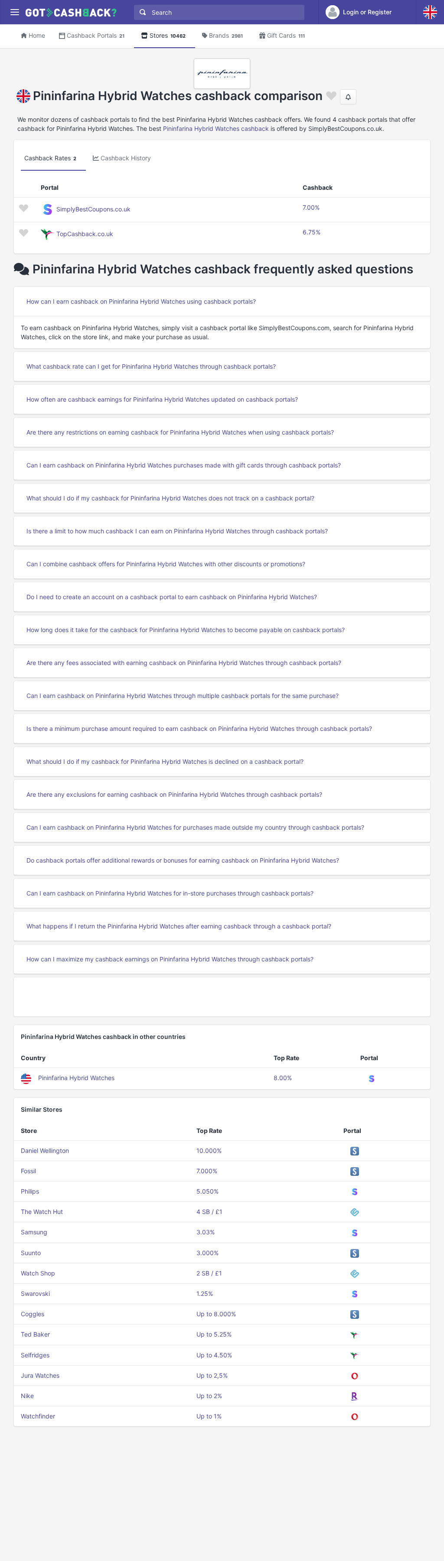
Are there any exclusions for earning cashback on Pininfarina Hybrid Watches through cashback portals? (174, 794)
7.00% (311, 207)
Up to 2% (209, 1395)
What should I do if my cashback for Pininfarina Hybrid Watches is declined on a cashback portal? (165, 761)
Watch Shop (38, 1273)
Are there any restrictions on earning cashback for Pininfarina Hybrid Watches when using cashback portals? (180, 432)
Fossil (28, 1171)
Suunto (31, 1252)
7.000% (206, 1171)
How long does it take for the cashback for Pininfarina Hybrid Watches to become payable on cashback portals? (185, 629)
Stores (168, 35)
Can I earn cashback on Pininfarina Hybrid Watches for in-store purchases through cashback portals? (169, 893)
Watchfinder (38, 1416)
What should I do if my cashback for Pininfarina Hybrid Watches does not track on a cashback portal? (170, 498)
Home (37, 35)
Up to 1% (209, 1416)
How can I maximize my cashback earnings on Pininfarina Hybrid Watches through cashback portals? (169, 959)
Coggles (32, 1314)
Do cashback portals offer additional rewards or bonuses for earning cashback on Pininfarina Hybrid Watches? (182, 860)
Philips (30, 1191)
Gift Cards (286, 35)
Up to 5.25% (214, 1334)
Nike (27, 1395)
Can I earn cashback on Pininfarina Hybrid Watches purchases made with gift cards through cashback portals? (183, 465)
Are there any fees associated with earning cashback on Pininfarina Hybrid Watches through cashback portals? (183, 662)
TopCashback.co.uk (84, 233)
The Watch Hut (42, 1211)
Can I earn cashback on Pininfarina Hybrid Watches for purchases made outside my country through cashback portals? (195, 827)
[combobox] (217, 12)
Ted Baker (35, 1334)
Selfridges (35, 1355)
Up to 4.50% (214, 1355)
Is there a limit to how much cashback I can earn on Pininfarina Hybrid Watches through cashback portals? (177, 531)
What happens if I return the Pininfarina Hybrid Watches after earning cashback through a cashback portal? (178, 926)
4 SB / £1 (209, 1211)
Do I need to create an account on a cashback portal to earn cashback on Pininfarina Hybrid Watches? (171, 596)
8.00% (283, 1077)
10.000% (209, 1150)
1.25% (204, 1293)
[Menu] (14, 12)
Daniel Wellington (45, 1150)
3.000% (207, 1252)
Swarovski (35, 1293)
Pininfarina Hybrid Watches (76, 1077)
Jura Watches (40, 1375)
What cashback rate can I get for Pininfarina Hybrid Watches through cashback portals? (151, 366)
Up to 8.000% (216, 1314)
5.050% (207, 1191)
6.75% (311, 232)
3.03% (205, 1232)
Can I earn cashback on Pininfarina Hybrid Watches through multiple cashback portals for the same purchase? (182, 695)
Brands (226, 35)
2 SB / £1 (209, 1273)
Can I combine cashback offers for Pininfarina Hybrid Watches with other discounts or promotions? (165, 564)
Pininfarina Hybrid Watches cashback (216, 128)
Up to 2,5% (212, 1375)
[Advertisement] (222, 996)
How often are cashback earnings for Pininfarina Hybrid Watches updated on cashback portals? (162, 399)
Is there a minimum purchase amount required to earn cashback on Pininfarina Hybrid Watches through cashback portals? (199, 728)
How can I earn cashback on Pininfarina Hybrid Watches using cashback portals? (141, 301)
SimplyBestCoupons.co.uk (93, 209)
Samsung (34, 1232)
